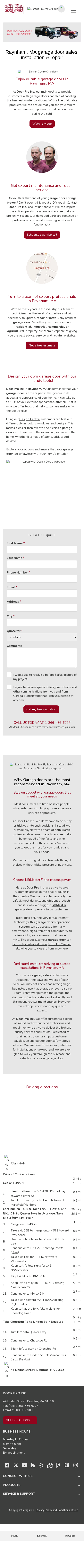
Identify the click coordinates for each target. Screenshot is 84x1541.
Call (15, 1536)
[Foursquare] (58, 1466)
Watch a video (42, 124)
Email (43, 1536)
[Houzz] (32, 1466)
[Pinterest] (67, 1466)
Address (13, 602)
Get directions (18, 1420)
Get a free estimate (42, 345)
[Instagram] (75, 1466)
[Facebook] (7, 1466)
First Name (15, 543)
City (10, 616)
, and (49, 335)
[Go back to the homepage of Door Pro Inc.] (13, 9)
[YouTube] (24, 1466)
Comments (14, 646)
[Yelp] (41, 1466)
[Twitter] (15, 1466)
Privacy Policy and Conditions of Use (57, 1510)
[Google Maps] (49, 1466)
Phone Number (17, 573)
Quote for (14, 631)
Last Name (14, 558)
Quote (71, 1536)
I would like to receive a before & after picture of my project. (45, 677)
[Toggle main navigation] (73, 10)
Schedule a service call (42, 235)
